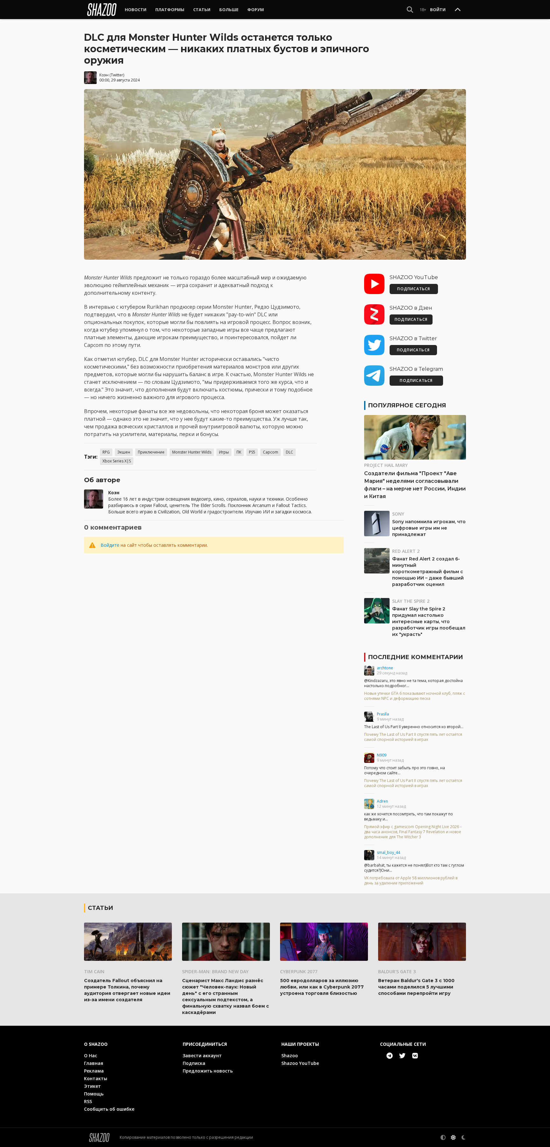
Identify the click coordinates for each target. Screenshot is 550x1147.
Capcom (270, 452)
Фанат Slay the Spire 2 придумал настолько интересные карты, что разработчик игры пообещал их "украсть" (428, 621)
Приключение (151, 452)
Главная (93, 1063)
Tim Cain (94, 971)
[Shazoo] (102, 9)
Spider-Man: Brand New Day (215, 971)
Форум (255, 9)
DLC (289, 452)
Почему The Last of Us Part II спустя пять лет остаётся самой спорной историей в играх (413, 737)
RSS (88, 1101)
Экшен (123, 452)
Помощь (93, 1094)
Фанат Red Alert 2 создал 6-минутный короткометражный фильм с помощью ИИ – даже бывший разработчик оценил (428, 571)
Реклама (94, 1071)
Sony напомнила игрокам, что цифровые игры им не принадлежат (429, 528)
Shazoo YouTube (300, 1063)
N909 (381, 755)
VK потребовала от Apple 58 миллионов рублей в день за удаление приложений (410, 881)
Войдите (110, 545)
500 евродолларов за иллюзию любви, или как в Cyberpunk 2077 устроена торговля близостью (322, 987)
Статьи (201, 9)
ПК (238, 452)
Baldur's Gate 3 (397, 971)
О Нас (90, 1055)
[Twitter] (402, 1055)
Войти (438, 9)
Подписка (194, 1063)
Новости (135, 9)
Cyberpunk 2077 (298, 971)
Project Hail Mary (386, 465)
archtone (385, 668)
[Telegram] (389, 1055)
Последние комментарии (415, 657)
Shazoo (289, 1055)
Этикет (92, 1086)
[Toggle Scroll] (457, 9)
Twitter (117, 75)
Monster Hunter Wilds (191, 452)
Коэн (104, 75)
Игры (224, 452)
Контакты (95, 1078)
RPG (106, 452)
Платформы (169, 9)
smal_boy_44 (388, 852)
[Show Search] (410, 9)
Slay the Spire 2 (410, 601)
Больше (228, 9)
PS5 (252, 452)
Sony (398, 514)
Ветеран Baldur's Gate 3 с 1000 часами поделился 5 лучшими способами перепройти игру (416, 987)
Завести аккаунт (202, 1055)
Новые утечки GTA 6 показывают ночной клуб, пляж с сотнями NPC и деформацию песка (414, 696)
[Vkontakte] (415, 1055)
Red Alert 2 (406, 551)
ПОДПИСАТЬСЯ (413, 289)
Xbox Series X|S (116, 461)
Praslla (383, 714)
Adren (382, 801)
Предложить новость (208, 1071)
